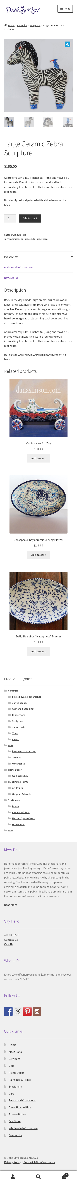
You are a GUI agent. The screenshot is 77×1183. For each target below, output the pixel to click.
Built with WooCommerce (39, 1162)
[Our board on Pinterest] (27, 1011)
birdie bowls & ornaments (26, 696)
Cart (11, 1093)
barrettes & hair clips (24, 751)
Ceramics (22, 25)
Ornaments (18, 763)
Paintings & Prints (18, 781)
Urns (10, 830)
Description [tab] (11, 256)
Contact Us (11, 939)
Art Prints (17, 788)
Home (11, 25)
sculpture (34, 239)
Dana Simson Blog (20, 1107)
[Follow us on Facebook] (8, 1011)
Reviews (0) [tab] (11, 278)
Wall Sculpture (20, 775)
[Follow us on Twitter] (18, 1011)
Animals (14, 239)
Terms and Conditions (22, 1100)
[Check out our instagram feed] (37, 1011)
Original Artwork (21, 794)
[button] (67, 44)
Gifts (10, 745)
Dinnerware (18, 715)
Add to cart (30, 218)
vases (15, 739)
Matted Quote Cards (23, 818)
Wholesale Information (23, 1128)
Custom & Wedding (22, 708)
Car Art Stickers (21, 812)
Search (38, 1177)
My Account (13, 1177)
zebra (44, 239)
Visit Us (8, 944)
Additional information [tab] (18, 267)
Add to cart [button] (38, 458)
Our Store (15, 1121)
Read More (10, 905)
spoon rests (18, 727)
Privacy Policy (17, 1114)
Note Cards (18, 824)
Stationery (14, 800)
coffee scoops (20, 702)
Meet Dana (15, 1052)
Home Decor (14, 769)
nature (24, 239)
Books (15, 806)
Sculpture (35, 25)
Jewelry (16, 757)
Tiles (15, 733)
